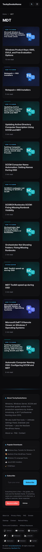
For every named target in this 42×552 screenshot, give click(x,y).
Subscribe (30, 482)
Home (5, 14)
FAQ (15, 433)
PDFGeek (9, 426)
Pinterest (16, 536)
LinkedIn (28, 536)
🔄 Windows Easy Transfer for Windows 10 (20, 450)
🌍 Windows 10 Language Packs (16, 458)
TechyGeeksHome (12, 4)
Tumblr (33, 541)
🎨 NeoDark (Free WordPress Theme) (18, 454)
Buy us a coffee (12, 503)
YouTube (19, 531)
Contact (22, 433)
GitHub (25, 503)
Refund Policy (23, 520)
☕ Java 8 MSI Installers (13, 462)
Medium (21, 541)
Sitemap (5, 520)
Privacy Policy (16, 515)
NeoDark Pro (15, 548)
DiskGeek (22, 423)
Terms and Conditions (10, 525)
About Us (6, 515)
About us (9, 433)
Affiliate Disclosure (26, 525)
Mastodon (8, 541)
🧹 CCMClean (10, 466)
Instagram (32, 531)
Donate (30, 515)
